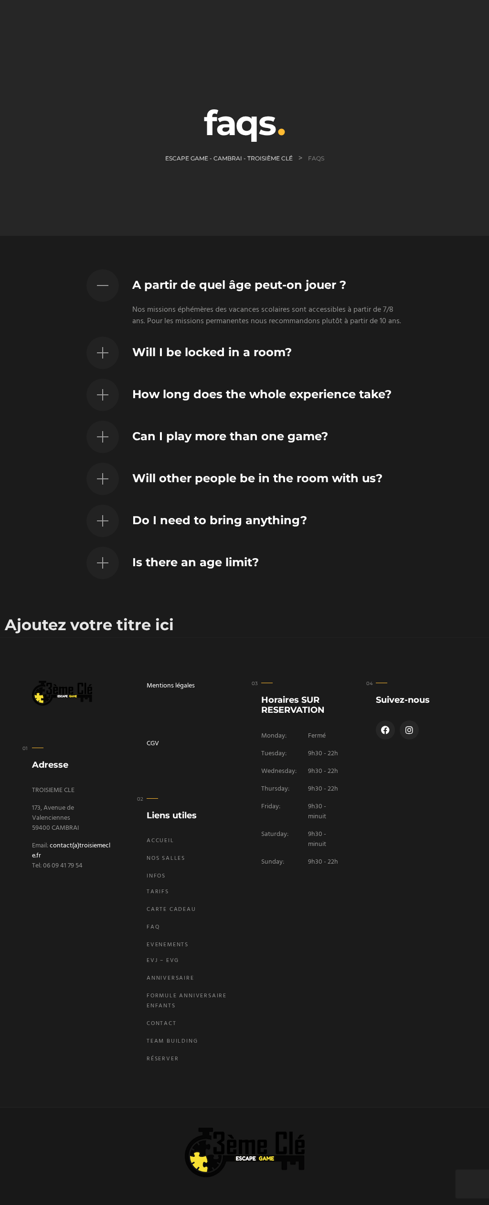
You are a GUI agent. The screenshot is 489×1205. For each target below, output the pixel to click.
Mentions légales (171, 685)
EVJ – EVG (163, 960)
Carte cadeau (171, 909)
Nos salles (166, 858)
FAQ (153, 927)
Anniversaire (170, 978)
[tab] (244, 285)
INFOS (156, 876)
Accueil (160, 841)
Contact (162, 1023)
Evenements (168, 945)
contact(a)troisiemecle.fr (71, 850)
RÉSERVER (163, 1059)
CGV (153, 743)
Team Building (172, 1041)
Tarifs (158, 892)
